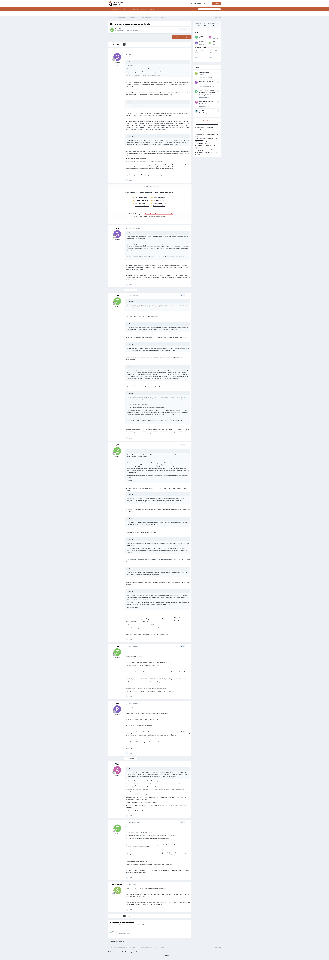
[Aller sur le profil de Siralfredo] (196, 82)
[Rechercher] (219, 9)
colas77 (203, 76)
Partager (173, 29)
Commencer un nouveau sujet (161, 37)
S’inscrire (216, 3)
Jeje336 (203, 95)
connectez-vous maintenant (165, 925)
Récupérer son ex (135, 30)
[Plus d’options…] (188, 51)
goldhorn (117, 51)
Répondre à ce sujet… (125, 933)
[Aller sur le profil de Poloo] (117, 709)
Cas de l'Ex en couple (159, 200)
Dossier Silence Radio (141, 197)
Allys (117, 764)
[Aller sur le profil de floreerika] (196, 102)
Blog (129, 9)
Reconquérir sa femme (159, 203)
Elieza (201, 36)
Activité (152, 9)
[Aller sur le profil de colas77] (196, 73)
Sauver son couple (140, 203)
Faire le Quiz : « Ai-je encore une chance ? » (159, 214)
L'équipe (135, 9)
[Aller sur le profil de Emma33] (196, 111)
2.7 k (117, 778)
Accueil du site (114, 9)
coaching (163, 216)
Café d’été (201, 110)
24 (118, 65)
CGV (136, 952)
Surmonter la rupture (159, 206)
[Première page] (110, 44)
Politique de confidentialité (115, 952)
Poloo (117, 703)
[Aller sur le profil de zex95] (112, 30)
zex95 (119, 29)
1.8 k (117, 899)
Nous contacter (164, 955)
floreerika (203, 104)
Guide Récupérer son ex (142, 200)
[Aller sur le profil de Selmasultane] (117, 890)
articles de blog (147, 216)
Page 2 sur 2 (131, 44)
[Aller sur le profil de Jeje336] (196, 91)
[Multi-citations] (127, 180)
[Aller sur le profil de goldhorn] (117, 57)
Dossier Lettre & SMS (159, 197)
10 (117, 310)
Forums (123, 9)
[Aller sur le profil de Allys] (117, 770)
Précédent (116, 44)
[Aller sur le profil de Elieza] (196, 37)
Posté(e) (133, 51)
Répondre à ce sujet (182, 37)
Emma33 (203, 112)
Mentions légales (129, 952)
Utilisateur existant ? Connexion (200, 3)
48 (118, 718)
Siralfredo (203, 85)
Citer (130, 180)
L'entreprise (144, 9)
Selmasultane (117, 884)
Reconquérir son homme (142, 206)
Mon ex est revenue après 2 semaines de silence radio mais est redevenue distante (207, 92)
